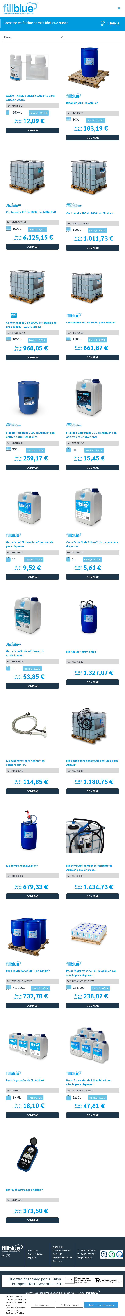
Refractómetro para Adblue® (24, 1189)
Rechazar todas (42, 1305)
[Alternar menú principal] (119, 8)
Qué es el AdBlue (36, 1254)
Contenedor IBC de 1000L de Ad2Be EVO (31, 212)
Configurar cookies (70, 1305)
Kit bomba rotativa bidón (22, 865)
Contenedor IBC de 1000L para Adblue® (90, 322)
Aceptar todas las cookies (101, 1305)
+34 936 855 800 (87, 1254)
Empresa (32, 1257)
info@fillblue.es (85, 1257)
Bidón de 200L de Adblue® (82, 102)
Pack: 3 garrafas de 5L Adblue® (25, 1080)
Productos (33, 1250)
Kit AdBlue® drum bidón (81, 651)
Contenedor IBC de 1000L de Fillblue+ (89, 213)
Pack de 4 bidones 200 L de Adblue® (28, 970)
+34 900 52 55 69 (87, 1250)
